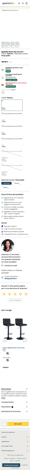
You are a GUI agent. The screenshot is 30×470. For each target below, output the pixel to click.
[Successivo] (25, 340)
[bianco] (4, 353)
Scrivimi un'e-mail (10, 265)
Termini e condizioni (9, 458)
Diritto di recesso (21, 458)
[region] (15, 340)
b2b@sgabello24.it (10, 278)
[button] (3, 92)
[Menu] (19, 3)
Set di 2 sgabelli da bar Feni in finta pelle (13, 348)
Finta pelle (6, 183)
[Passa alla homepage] (8, 3)
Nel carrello (18, 424)
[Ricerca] (22, 3)
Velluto (7, 188)
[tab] (14, 393)
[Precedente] (5, 340)
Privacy (12, 461)
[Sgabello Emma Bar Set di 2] (15, 24)
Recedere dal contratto (11, 465)
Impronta (17, 461)
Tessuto (17, 183)
